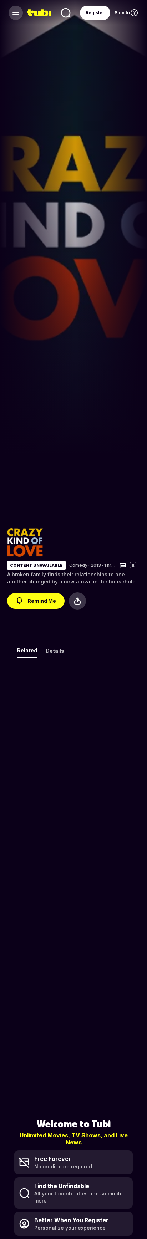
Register (95, 12)
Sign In (122, 12)
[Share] (77, 601)
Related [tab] (27, 650)
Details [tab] (55, 651)
